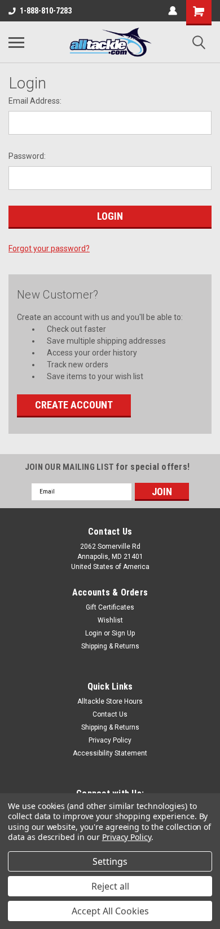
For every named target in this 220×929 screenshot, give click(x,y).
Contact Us (110, 714)
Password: (27, 156)
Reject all (110, 886)
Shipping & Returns (110, 646)
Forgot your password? (49, 248)
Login (93, 633)
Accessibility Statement (110, 753)
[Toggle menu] (16, 42)
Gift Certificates (110, 607)
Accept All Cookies (110, 911)
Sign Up (123, 633)
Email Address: (34, 100)
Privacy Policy (110, 740)
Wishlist (110, 620)
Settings (110, 861)
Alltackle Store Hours (110, 701)
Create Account (74, 405)
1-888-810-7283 (46, 10)
